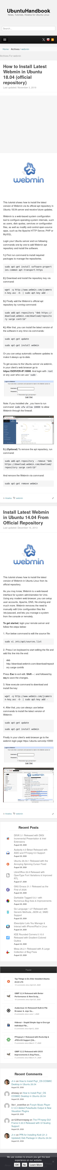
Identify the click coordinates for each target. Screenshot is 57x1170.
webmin (19, 498)
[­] (28, 1)
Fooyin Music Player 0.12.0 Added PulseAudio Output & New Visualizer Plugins (31, 1108)
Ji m (13, 1081)
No (24, 1164)
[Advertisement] (28, 124)
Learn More (36, 1164)
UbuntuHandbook (28, 10)
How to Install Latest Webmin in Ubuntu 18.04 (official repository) (25, 74)
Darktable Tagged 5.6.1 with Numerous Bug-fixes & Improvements (32, 899)
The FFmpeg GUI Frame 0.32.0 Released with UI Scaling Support (31, 1123)
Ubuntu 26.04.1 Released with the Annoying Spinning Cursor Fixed (31, 862)
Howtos (8, 498)
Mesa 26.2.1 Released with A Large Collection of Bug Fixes (32, 950)
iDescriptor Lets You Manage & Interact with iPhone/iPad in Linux (30, 925)
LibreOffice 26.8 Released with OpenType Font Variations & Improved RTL (33, 875)
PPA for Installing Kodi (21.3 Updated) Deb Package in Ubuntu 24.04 (31, 1136)
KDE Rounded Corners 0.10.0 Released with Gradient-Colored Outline (30, 937)
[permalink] (52, 498)
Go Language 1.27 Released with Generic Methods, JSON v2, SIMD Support (31, 912)
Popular (29, 970)
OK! (17, 1164)
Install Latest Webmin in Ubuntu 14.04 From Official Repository (26, 517)
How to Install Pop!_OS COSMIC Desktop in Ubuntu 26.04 (31, 1082)
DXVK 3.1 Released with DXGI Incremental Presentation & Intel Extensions (30, 838)
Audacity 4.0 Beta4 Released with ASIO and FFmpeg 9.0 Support (31, 851)
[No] (53, 1161)
